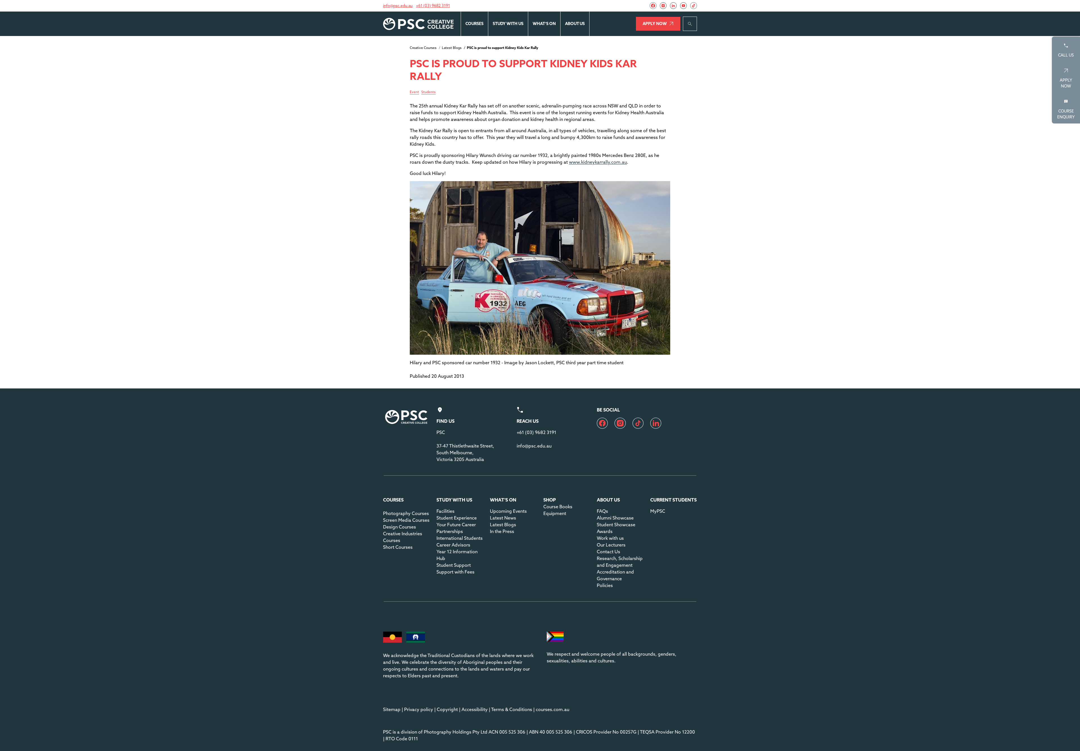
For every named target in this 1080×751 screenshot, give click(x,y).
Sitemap (391, 709)
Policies (605, 585)
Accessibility (475, 709)
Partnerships (449, 531)
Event (414, 92)
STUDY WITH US (508, 23)
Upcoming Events (508, 511)
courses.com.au (552, 709)
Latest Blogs (452, 48)
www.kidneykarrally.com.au (598, 162)
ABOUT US (575, 23)
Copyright (447, 709)
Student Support (453, 565)
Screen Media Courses (406, 520)
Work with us (610, 538)
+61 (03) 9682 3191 (433, 5)
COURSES (474, 23)
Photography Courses (406, 513)
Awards (605, 531)
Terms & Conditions (511, 709)
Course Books (557, 506)
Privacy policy (418, 709)
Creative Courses (423, 48)
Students (428, 92)
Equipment (554, 513)
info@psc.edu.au (398, 5)
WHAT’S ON (544, 23)
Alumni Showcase (615, 518)
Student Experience (456, 518)
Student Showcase (616, 524)
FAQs (602, 511)
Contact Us (608, 551)
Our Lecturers (611, 545)
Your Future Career (456, 524)
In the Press (502, 531)
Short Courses (398, 547)
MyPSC (657, 511)
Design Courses (399, 527)
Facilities (445, 511)
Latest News (503, 518)
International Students (459, 538)
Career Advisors (453, 545)
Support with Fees (455, 572)
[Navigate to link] (653, 5)
